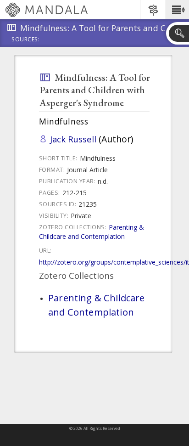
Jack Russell (73, 139)
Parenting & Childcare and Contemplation (91, 232)
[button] (177, 9)
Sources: (25, 40)
